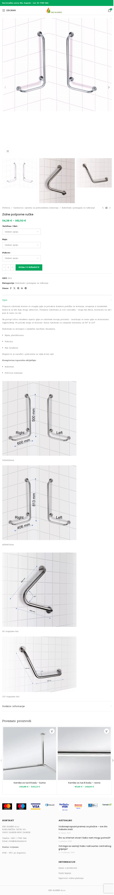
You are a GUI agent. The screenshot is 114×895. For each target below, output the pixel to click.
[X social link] (14, 288)
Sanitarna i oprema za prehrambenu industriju (35, 207)
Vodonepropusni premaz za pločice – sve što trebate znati (82, 828)
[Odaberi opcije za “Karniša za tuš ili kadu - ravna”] (106, 731)
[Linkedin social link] (22, 288)
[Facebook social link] (10, 288)
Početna (6, 207)
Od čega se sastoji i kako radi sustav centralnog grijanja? (84, 848)
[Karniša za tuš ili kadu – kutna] (29, 753)
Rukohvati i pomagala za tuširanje (78, 207)
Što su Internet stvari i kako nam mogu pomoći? (84, 837)
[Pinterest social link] (18, 288)
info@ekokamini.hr (18, 841)
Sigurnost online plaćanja (70, 878)
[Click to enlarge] (7, 151)
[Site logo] (57, 10)
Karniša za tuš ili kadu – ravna (84, 782)
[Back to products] (106, 208)
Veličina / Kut (9, 226)
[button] (5, 87)
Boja (4, 239)
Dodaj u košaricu (29, 267)
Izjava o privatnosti (67, 868)
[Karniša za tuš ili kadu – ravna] (84, 753)
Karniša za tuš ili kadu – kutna (30, 782)
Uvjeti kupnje (64, 873)
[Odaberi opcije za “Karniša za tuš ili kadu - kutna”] (52, 731)
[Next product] (110, 208)
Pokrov (6, 252)
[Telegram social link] (26, 288)
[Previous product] (103, 208)
